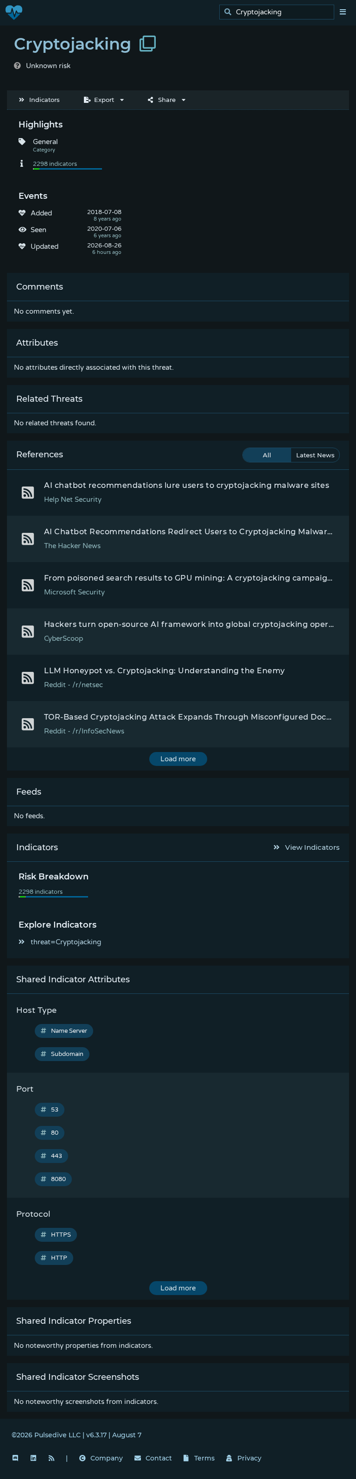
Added (41, 213)
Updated (44, 246)
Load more (178, 759)
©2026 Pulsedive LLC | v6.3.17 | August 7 (76, 1435)
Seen (38, 230)
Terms (204, 1458)
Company (106, 1458)
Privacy (249, 1458)
